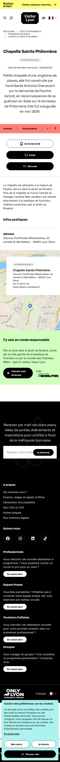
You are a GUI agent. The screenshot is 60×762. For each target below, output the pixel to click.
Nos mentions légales (16, 517)
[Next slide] (55, 128)
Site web (32, 166)
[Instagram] (20, 538)
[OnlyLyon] (13, 693)
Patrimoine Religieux (19, 34)
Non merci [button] (16, 744)
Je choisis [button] (43, 744)
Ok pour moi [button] (32, 754)
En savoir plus (15, 574)
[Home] (30, 18)
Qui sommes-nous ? (15, 492)
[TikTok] (45, 538)
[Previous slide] (50, 128)
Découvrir (8, 31)
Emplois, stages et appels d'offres (23, 497)
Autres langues (12, 512)
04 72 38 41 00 (32, 143)
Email (32, 155)
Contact (7, 128)
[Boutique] (43, 18)
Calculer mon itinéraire (18, 373)
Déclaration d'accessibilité (19, 502)
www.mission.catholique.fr (26, 287)
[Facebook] (7, 538)
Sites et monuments (30, 31)
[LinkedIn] (32, 538)
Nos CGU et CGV (13, 507)
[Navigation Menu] (4, 18)
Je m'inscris (43, 452)
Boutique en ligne (8, 4)
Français (41, 693)
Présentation (30, 128)
